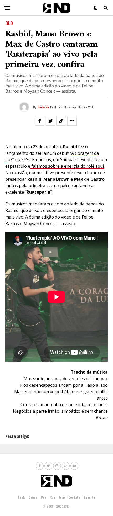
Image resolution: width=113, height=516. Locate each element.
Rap (52, 497)
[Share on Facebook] (39, 121)
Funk (21, 497)
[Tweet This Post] (50, 121)
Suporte (89, 497)
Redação (43, 107)
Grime (33, 497)
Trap (62, 497)
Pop (43, 497)
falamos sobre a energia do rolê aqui (67, 166)
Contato (74, 497)
